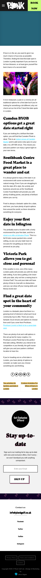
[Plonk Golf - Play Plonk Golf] (15, 5)
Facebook (20, 521)
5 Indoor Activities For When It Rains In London (29, 386)
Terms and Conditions (27, 558)
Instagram (20, 544)
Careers (20, 563)
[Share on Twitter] (16, 374)
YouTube (20, 536)
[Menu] (3, 5)
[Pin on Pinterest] (24, 374)
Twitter (20, 529)
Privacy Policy (11, 558)
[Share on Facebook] (12, 374)
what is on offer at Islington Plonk (16, 235)
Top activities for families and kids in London (10, 386)
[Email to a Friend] (20, 374)
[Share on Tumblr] (28, 374)
